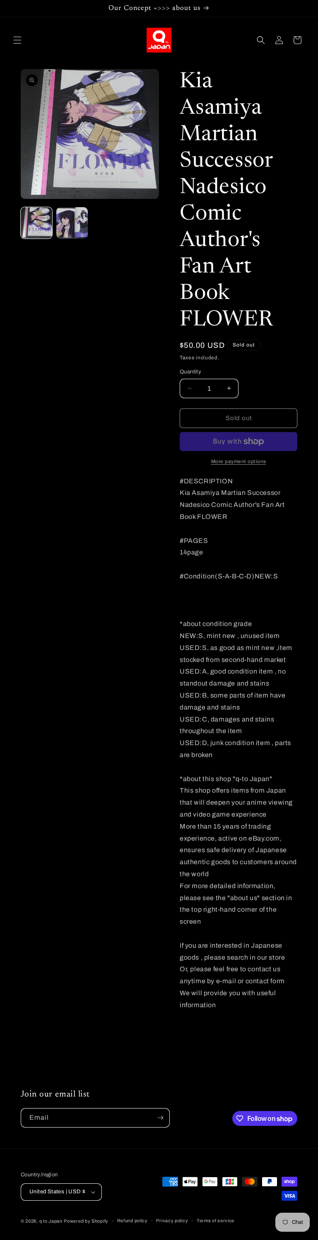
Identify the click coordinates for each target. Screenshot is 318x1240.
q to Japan (51, 1220)
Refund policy (132, 1220)
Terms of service (215, 1220)
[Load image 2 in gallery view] (72, 223)
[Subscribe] (160, 1118)
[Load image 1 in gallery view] (36, 223)
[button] (17, 40)
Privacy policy (172, 1220)
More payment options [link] (238, 461)
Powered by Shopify (86, 1220)
